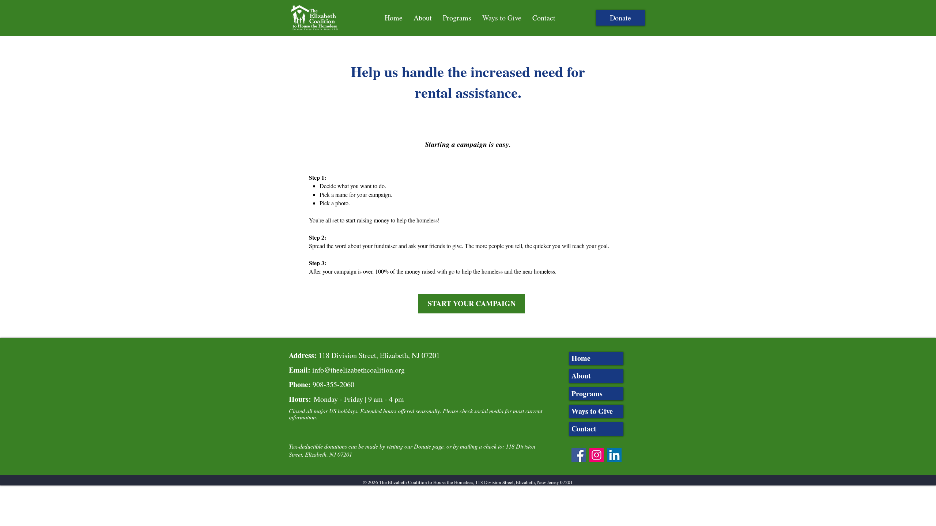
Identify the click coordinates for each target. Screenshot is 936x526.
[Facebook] (578, 455)
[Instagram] (596, 455)
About (581, 375)
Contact (583, 428)
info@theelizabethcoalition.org (358, 370)
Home (580, 358)
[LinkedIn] (614, 455)
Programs (587, 393)
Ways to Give (592, 411)
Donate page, (429, 446)
